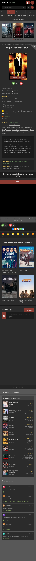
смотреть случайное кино (18, 387)
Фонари (7, 529)
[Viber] (18, 229)
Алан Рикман (11, 127)
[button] (13, 39)
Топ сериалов (31, 12)
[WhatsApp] (20, 229)
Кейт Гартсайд (24, 130)
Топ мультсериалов (20, 15)
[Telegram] (23, 229)
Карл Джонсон (6, 130)
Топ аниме (32, 15)
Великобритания (12, 91)
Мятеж (7, 539)
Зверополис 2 (9, 492)
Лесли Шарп (15, 130)
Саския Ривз (28, 127)
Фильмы (17, 44)
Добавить (29, 310)
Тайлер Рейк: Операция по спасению (17, 501)
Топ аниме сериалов (18, 19)
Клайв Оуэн (19, 127)
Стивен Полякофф (14, 125)
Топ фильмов (20, 12)
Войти (28, 2)
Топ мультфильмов (6, 15)
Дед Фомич (8, 510)
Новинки (11, 12)
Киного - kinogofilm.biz (8, 44)
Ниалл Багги (10, 132)
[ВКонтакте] (13, 229)
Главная (3, 12)
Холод (7, 520)
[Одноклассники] (15, 229)
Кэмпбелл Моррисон (20, 132)
